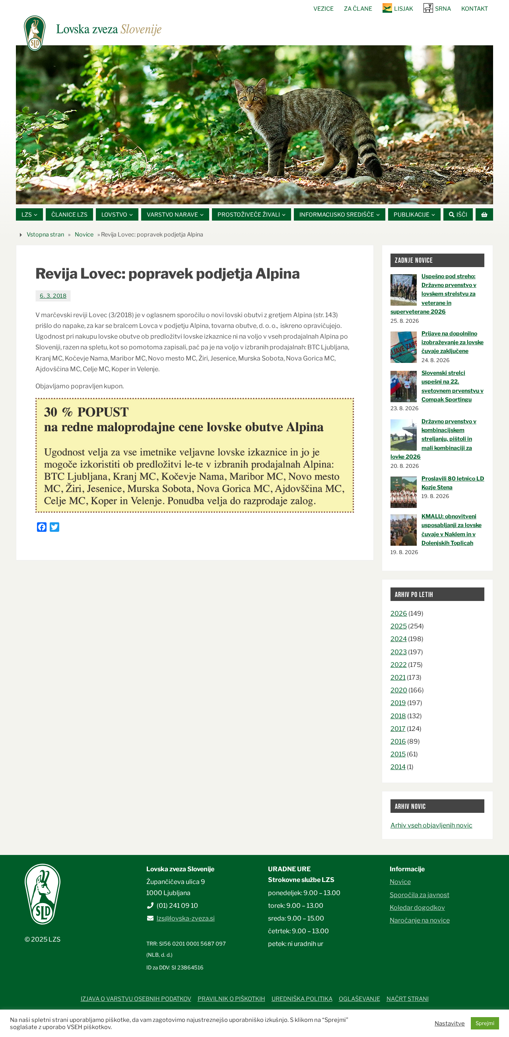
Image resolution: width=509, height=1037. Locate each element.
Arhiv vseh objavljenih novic (431, 825)
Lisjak (403, 8)
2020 (398, 690)
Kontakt (474, 8)
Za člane (358, 8)
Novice (84, 234)
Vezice (323, 8)
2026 (398, 613)
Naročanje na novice (420, 920)
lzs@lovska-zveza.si (186, 918)
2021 (398, 677)
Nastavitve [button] (450, 1023)
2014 (398, 767)
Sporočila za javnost (419, 895)
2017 (398, 729)
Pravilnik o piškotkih (231, 998)
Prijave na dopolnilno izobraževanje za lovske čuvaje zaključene (453, 342)
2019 (398, 703)
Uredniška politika (302, 998)
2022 (398, 665)
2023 (398, 652)
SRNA (443, 8)
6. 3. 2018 (53, 296)
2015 (398, 754)
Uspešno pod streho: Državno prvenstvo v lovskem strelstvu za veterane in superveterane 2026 (433, 294)
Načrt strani (408, 998)
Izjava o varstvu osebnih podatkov (136, 998)
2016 (398, 741)
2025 (398, 626)
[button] (230, 194)
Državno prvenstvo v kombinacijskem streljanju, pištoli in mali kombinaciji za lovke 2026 (433, 439)
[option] (254, 124)
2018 (398, 716)
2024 (398, 639)
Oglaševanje (359, 998)
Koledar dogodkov (417, 907)
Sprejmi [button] (485, 1023)
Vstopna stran (45, 234)
